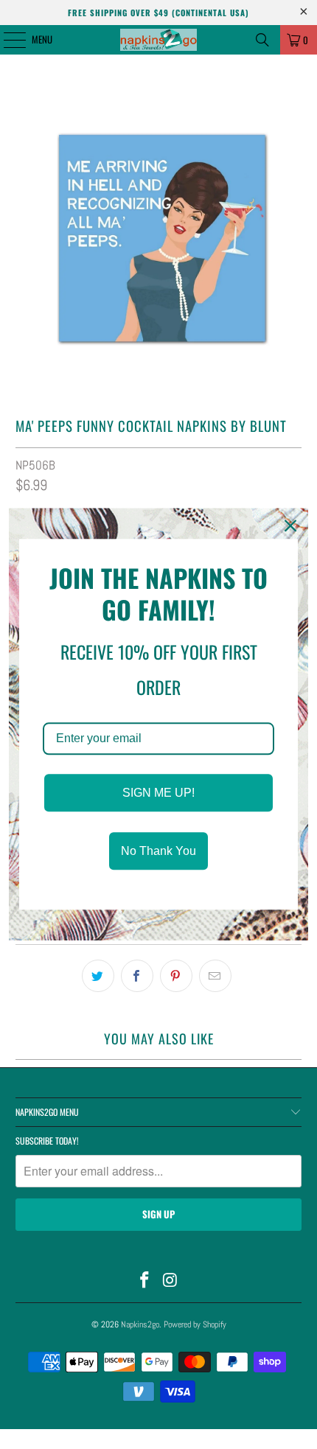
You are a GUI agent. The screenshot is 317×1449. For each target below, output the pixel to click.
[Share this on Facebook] (137, 976)
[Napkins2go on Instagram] (171, 1281)
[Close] (290, 525)
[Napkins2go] (159, 40)
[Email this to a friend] (215, 976)
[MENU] (6, 40)
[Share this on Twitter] (98, 976)
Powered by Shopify (195, 1324)
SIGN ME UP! (158, 792)
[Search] (262, 40)
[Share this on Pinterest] (176, 976)
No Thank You (158, 851)
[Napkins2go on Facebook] (145, 1281)
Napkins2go (140, 1324)
